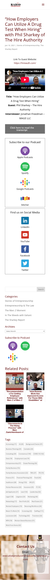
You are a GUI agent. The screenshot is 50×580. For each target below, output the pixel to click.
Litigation (20, 497)
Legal (9, 497)
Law (24, 492)
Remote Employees (14, 506)
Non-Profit (24, 501)
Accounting (11, 444)
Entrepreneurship (13, 463)
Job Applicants (12, 492)
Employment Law (22, 458)
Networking (11, 501)
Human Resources (13, 487)
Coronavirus (25, 454)
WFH (9, 521)
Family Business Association (17, 473)
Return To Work (12, 511)
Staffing (38, 511)
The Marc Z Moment (15, 310)
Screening (27, 511)
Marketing (33, 497)
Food (37, 478)
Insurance (29, 487)
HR (31, 482)
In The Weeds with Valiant (18, 315)
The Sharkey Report (15, 319)
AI (21, 444)
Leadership (35, 492)
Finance (10, 478)
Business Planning (13, 449)
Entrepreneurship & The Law (19, 305)
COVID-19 (38, 454)
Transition (37, 516)
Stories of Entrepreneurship (28, 45)
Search (41, 289)
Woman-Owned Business (25, 521)
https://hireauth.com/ (25, 63)
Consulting (11, 454)
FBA (33, 473)
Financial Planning (24, 478)
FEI (41, 473)
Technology (24, 516)
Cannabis (28, 449)
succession (11, 516)
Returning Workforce (33, 506)
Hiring (23, 482)
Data (9, 458)
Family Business (13, 468)
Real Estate (37, 501)
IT (38, 487)
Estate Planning (30, 463)
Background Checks (34, 444)
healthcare (11, 482)
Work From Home (13, 525)
